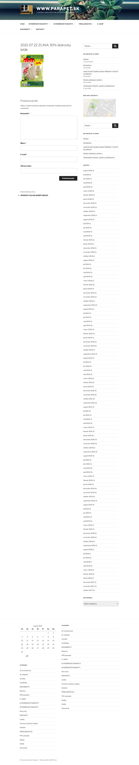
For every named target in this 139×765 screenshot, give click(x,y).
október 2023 (88, 301)
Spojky (22, 740)
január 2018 (87, 578)
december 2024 (89, 248)
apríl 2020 (86, 472)
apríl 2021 (86, 423)
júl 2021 (86, 411)
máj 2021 (86, 419)
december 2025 (89, 203)
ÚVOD (22, 24)
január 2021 (87, 435)
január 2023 (87, 338)
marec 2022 (87, 378)
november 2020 (89, 443)
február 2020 (88, 480)
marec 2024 (87, 281)
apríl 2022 (86, 374)
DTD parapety (24, 695)
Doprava (23, 691)
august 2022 (87, 358)
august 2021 (87, 407)
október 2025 (88, 211)
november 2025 (89, 207)
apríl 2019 (86, 521)
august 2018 (87, 549)
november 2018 (88, 537)
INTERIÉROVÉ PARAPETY (38, 24)
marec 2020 (87, 476)
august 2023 (87, 309)
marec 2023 (87, 329)
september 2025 (89, 215)
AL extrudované (25, 670)
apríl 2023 (86, 325)
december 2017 (88, 582)
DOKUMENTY (25, 29)
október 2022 (88, 350)
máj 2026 (86, 183)
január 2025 (87, 244)
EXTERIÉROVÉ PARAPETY (63, 24)
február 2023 (88, 333)
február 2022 (87, 382)
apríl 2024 (86, 276)
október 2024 (88, 256)
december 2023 (89, 293)
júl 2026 (86, 175)
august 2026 (87, 170)
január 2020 (87, 484)
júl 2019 (86, 509)
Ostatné (22, 727)
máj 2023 (86, 321)
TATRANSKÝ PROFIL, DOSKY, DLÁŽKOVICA (99, 86)
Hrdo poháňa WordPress (48, 760)
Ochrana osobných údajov (29, 723)
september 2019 (89, 501)
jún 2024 (86, 268)
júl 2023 (86, 313)
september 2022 (89, 354)
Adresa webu (25, 166)
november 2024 (89, 252)
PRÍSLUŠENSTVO (85, 24)
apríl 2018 (86, 566)
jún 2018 (86, 558)
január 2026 (87, 199)
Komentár (25, 113)
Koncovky (23, 711)
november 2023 (89, 297)
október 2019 (88, 496)
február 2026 (88, 195)
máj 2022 (86, 370)
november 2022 (88, 346)
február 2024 (88, 285)
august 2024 (87, 260)
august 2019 (87, 505)
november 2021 (88, 395)
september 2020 (89, 452)
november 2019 (88, 492)
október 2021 (88, 399)
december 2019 (88, 488)
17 (22, 644)
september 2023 (89, 305)
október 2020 (88, 448)
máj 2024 (86, 272)
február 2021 (87, 431)
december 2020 (89, 439)
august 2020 (87, 456)
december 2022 (88, 342)
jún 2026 (86, 179)
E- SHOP (100, 24)
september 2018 (89, 545)
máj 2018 (86, 562)
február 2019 (87, 529)
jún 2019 (86, 513)
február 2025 (88, 240)
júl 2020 (86, 460)
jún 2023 (86, 317)
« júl (27, 656)
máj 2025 (86, 232)
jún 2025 (86, 228)
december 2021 (88, 390)
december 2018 (88, 533)
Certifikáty (23, 683)
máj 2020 (86, 468)
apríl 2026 (86, 187)
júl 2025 (86, 223)
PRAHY (86, 59)
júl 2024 (86, 264)
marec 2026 (87, 191)
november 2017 (88, 586)
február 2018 (87, 574)
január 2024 (87, 289)
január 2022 (87, 386)
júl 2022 (86, 362)
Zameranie (23, 748)
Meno (23, 143)
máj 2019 (86, 517)
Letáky (22, 719)
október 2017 (88, 590)
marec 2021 (87, 427)
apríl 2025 (86, 236)
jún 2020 (86, 464)
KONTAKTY (40, 29)
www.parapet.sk (57, 8)
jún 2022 (86, 366)
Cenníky (22, 679)
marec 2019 (87, 525)
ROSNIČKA (87, 65)
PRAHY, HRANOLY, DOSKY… (93, 80)
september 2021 (89, 403)
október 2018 (88, 541)
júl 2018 (86, 554)
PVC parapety (24, 736)
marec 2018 (87, 570)
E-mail (23, 154)
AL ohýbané (24, 674)
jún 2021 (86, 415)
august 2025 (87, 219)
